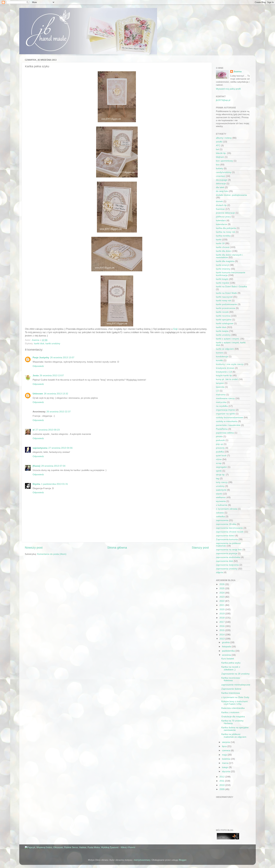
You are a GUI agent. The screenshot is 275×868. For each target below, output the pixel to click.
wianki (219, 494)
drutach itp (221, 205)
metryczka (221, 402)
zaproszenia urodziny (226, 569)
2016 (222, 626)
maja (225, 755)
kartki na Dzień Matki (226, 293)
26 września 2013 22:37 (58, 411)
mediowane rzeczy (225, 398)
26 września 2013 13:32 (56, 393)
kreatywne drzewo (225, 368)
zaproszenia (222, 520)
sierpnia (226, 742)
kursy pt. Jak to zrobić (227, 379)
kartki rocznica (223, 316)
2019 (222, 613)
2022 (222, 601)
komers (219, 353)
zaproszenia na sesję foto (229, 549)
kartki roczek (222, 312)
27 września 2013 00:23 (47, 430)
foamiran (220, 209)
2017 (222, 622)
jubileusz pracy (223, 216)
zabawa (220, 513)
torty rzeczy (222, 482)
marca (225, 763)
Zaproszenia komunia (227, 539)
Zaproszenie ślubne (231, 689)
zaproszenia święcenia (227, 565)
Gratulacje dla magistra (233, 716)
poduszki (220, 440)
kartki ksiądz (222, 279)
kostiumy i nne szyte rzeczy (229, 364)
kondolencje (222, 356)
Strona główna (117, 547)
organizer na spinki (225, 414)
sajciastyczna (40, 448)
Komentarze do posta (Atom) (51, 554)
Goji (175, 329)
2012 (222, 777)
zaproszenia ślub (224, 561)
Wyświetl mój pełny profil (228, 89)
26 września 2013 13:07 (62, 357)
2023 (222, 597)
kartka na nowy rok (225, 232)
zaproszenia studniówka (228, 557)
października (228, 651)
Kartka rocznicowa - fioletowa (231, 679)
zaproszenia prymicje (226, 553)
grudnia (226, 642)
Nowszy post (33, 547)
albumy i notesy (224, 138)
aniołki (219, 142)
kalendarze (221, 224)
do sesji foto (222, 191)
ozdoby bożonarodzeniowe (229, 417)
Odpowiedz (38, 366)
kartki (218, 239)
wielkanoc (221, 497)
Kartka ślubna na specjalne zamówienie (235, 728)
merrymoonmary (142, 860)
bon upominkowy (224, 161)
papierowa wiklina (225, 433)
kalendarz (221, 220)
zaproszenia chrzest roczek (229, 532)
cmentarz (220, 176)
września (227, 655)
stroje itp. (220, 474)
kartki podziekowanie (226, 304)
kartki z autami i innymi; (228, 339)
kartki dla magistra (225, 261)
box (218, 164)
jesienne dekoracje (225, 213)
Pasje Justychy (41, 357)
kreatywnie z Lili (224, 372)
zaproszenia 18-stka (226, 524)
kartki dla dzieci (223, 251)
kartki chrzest (222, 247)
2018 (222, 618)
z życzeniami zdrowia (226, 509)
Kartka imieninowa (230, 693)
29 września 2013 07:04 (53, 466)
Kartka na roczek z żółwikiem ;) (230, 668)
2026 (222, 584)
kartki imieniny (223, 269)
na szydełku (222, 406)
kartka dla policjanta (226, 228)
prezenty (220, 448)
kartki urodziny (53, 343)
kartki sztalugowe (224, 323)
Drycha (36, 484)
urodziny (220, 486)
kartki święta (222, 331)
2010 (222, 785)
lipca (224, 746)
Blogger (182, 860)
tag (217, 478)
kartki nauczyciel (224, 297)
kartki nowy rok (223, 300)
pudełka (220, 452)
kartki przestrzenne (225, 308)
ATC (218, 145)
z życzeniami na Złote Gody (235, 697)
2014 (222, 634)
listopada (227, 646)
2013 (222, 639)
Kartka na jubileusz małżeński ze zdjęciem (233, 735)
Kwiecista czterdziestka (233, 708)
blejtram (220, 157)
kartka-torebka (223, 236)
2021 (222, 605)
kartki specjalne (224, 319)
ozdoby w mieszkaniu (226, 421)
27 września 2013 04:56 (60, 448)
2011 (222, 781)
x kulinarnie (221, 505)
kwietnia (226, 759)
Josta (36, 375)
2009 (222, 789)
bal (217, 149)
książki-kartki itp (224, 375)
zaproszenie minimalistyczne (235, 685)
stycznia (226, 771)
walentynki (221, 490)
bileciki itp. (221, 153)
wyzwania (221, 501)
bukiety (219, 168)
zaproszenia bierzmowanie (229, 528)
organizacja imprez (225, 410)
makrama (221, 394)
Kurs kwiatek (227, 658)
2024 (222, 593)
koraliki (219, 360)
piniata (219, 436)
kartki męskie (222, 283)
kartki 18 (220, 243)
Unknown (38, 393)
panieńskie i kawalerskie (228, 425)
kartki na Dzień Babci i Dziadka (231, 286)
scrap (219, 463)
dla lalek (220, 187)
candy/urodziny (223, 172)
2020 (222, 609)
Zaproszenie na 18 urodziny (235, 674)
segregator (221, 467)
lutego (225, 767)
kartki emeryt (222, 265)
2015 (222, 630)
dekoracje (221, 183)
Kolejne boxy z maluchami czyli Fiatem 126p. (234, 702)
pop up (219, 444)
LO (217, 391)
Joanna (237, 71)
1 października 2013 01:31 (54, 484)
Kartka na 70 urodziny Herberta (232, 722)
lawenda (220, 387)
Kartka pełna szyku (230, 663)
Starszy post (200, 547)
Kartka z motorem (230, 712)
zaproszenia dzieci (225, 535)
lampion (220, 383)
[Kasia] (36, 466)
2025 (222, 588)
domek (219, 201)
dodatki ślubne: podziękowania (231, 195)
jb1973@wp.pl (223, 100)
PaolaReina (222, 429)
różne (219, 459)
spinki (219, 471)
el (34, 430)
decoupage (221, 180)
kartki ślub (39, 343)
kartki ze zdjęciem (225, 349)
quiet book (221, 455)
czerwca (226, 750)
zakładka (220, 516)
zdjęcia (219, 572)
